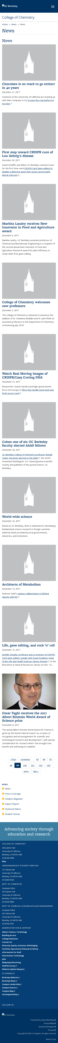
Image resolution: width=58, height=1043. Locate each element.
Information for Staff (11, 952)
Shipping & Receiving (11, 962)
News (13, 24)
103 (49, 766)
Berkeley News (9, 981)
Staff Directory (9, 966)
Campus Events (9, 987)
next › (27, 771)
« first (14, 759)
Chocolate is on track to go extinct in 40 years (28, 86)
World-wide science (17, 516)
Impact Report (12, 803)
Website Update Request (13, 969)
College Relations (10, 939)
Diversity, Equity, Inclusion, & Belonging (19, 945)
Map (4, 861)
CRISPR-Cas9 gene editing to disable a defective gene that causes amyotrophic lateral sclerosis (27, 171)
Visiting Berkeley (10, 994)
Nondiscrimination (47, 1026)
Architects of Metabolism (21, 584)
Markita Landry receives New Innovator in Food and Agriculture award (28, 227)
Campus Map (8, 991)
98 (12, 766)
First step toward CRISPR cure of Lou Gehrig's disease (27, 154)
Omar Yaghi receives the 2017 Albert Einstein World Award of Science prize (26, 717)
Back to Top (51, 1039)
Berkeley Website (11, 977)
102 (41, 766)
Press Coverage (13, 793)
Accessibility (50, 1023)
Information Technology (13, 955)
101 (33, 766)
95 (38, 760)
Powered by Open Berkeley (43, 1020)
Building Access (9, 935)
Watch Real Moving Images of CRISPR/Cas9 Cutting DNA (24, 375)
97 (51, 760)
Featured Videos (13, 808)
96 (45, 760)
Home (5, 24)
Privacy (52, 1030)
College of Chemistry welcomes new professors (26, 304)
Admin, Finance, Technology (14, 932)
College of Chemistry (18, 17)
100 (26, 766)
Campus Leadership (12, 984)
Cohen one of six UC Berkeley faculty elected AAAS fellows (25, 443)
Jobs (4, 959)
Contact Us (7, 942)
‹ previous (26, 759)
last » (36, 771)
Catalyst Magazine (14, 798)
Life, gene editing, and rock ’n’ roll (28, 645)
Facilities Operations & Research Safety (20, 949)
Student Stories (12, 814)
